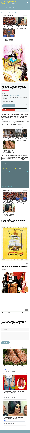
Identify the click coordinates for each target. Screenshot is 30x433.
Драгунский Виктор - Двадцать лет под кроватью (15, 266)
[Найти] (2, 7)
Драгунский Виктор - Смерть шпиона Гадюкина (15, 312)
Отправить (5, 342)
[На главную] (9, 2)
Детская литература (13, 95)
